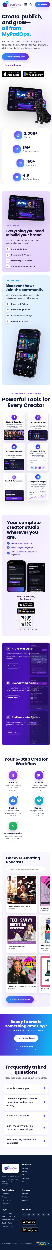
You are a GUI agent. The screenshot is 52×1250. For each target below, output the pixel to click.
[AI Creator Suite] (38, 427)
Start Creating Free (15, 56)
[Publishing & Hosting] (14, 457)
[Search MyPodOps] (30, 4)
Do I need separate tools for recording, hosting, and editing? (23, 1102)
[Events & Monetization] (14, 487)
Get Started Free (26, 1038)
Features (5, 1194)
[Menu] (25, 4)
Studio (24, 1172)
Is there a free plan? (18, 1115)
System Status (7, 1226)
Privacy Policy (7, 1213)
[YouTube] (38, 1215)
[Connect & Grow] (38, 457)
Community (6, 1204)
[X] (33, 1215)
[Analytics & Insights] (38, 487)
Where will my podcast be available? (21, 1141)
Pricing (4, 1197)
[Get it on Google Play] (33, 74)
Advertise (26, 1200)
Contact (25, 1197)
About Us (25, 1194)
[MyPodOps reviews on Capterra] (43, 1243)
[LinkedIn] (43, 1215)
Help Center (6, 1200)
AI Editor (25, 1175)
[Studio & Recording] (14, 427)
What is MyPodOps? (18, 1088)
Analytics (25, 1178)
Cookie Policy (7, 1223)
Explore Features (26, 1046)
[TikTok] (48, 1215)
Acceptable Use (8, 1220)
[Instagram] (29, 1215)
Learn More (13, 666)
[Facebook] (24, 1215)
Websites (25, 1181)
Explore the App (13, 65)
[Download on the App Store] (11, 74)
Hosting (25, 1168)
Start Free (42, 4)
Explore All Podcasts (20, 999)
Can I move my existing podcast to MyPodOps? (20, 1127)
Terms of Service (8, 1216)
